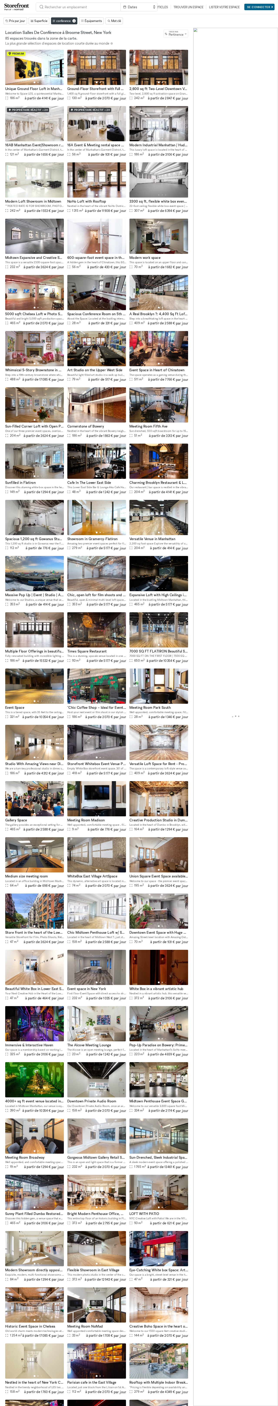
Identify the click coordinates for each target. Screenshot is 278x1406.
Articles (161, 7)
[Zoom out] (198, 1394)
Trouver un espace (189, 7)
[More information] (111, 43)
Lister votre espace (224, 7)
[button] (34, 82)
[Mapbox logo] (204, 1402)
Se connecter (258, 7)
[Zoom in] (198, 1388)
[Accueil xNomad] (17, 7)
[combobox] (78, 7)
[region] (235, 717)
